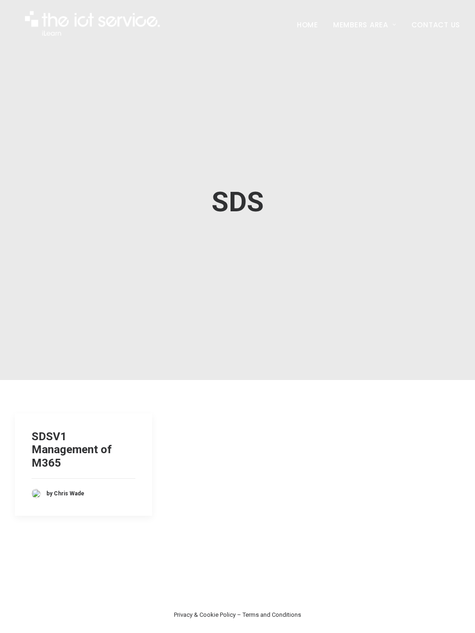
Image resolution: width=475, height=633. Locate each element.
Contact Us (436, 25)
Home (307, 25)
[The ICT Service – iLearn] (93, 24)
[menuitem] (311, 24)
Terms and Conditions (272, 614)
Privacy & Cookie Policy (205, 614)
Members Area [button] (360, 25)
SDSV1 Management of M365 (72, 450)
